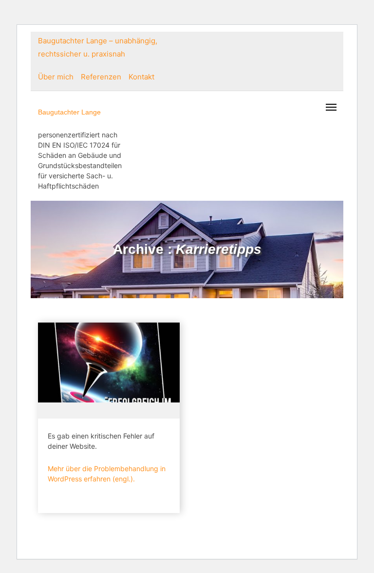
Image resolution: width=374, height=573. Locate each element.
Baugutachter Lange (69, 112)
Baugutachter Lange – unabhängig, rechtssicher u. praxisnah (97, 47)
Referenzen (101, 76)
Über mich (56, 76)
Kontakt (141, 76)
